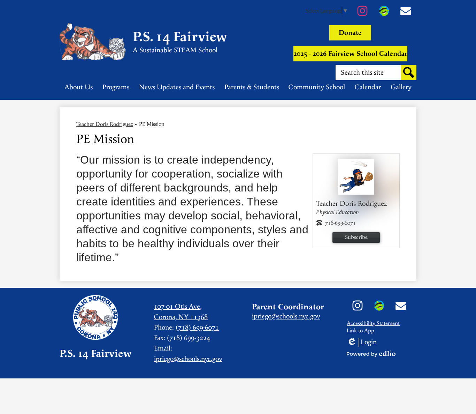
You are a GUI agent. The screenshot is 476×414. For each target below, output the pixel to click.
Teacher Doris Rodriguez (104, 124)
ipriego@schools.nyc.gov (188, 359)
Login (362, 342)
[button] (78, 87)
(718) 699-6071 (197, 327)
